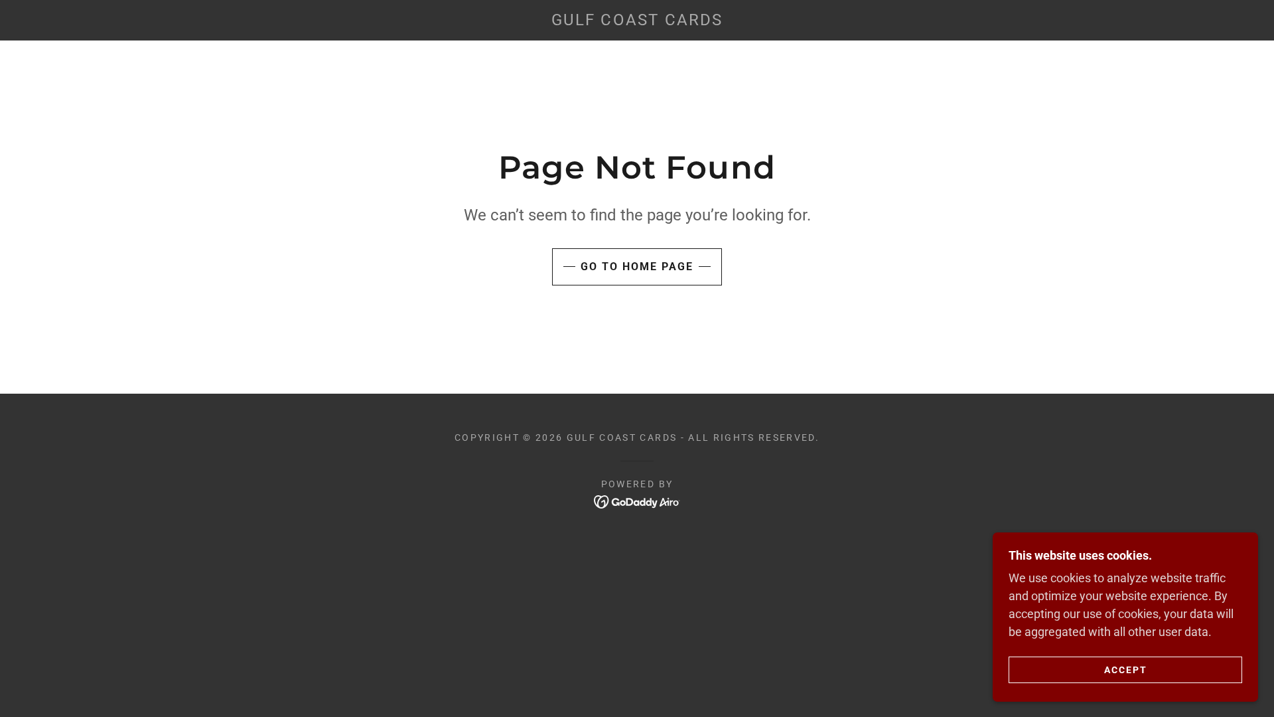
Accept (1125, 669)
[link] (636, 21)
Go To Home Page (637, 266)
